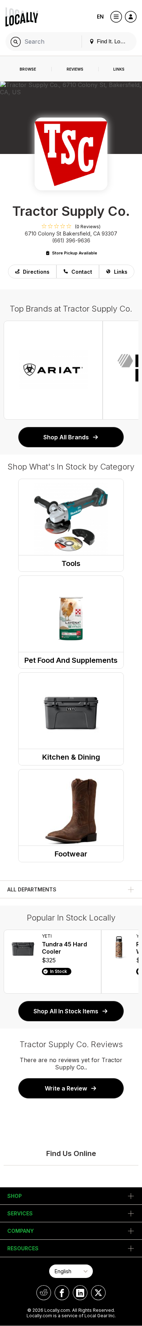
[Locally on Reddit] (43, 1292)
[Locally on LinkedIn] (80, 1292)
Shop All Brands (66, 437)
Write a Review (66, 1088)
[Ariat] (53, 370)
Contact (81, 272)
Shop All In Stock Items (65, 1011)
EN (100, 16)
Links (120, 272)
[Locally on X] (98, 1292)
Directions (36, 272)
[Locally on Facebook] (62, 1292)
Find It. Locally (113, 41)
